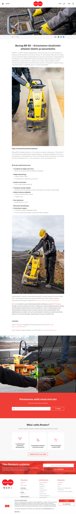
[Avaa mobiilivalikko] (3, 3)
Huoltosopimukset (43, 490)
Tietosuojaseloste (43, 497)
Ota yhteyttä (60, 482)
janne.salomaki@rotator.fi (49, 330)
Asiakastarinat (42, 486)
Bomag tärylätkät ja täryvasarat (50, 350)
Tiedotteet (42, 488)
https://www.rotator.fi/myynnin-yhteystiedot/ (47, 300)
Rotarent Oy (42, 491)
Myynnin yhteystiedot (47, 378)
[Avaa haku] (73, 3)
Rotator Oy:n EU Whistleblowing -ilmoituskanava (64, 488)
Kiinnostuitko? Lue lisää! (38, 454)
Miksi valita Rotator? (44, 482)
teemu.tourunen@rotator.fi (19, 326)
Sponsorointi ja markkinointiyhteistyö (65, 491)
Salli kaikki (67, 500)
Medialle (59, 484)
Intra (59, 486)
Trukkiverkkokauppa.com (45, 495)
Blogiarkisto (42, 484)
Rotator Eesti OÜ (43, 493)
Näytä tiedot (17, 511)
